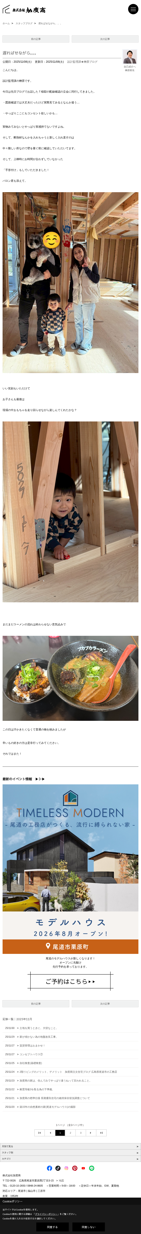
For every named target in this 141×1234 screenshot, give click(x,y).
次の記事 (105, 39)
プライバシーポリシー (46, 1214)
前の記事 (36, 39)
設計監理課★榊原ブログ (82, 61)
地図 (61, 1180)
